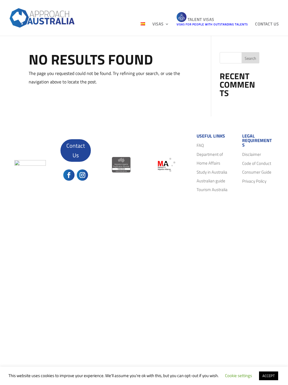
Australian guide (211, 181)
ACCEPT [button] (268, 376)
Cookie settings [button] (238, 375)
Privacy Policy (254, 181)
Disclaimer (251, 154)
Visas (158, 24)
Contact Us (75, 150)
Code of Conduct (256, 163)
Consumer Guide (256, 172)
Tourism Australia (212, 189)
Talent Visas (212, 21)
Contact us (267, 24)
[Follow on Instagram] (82, 175)
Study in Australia (212, 172)
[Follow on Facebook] (69, 175)
